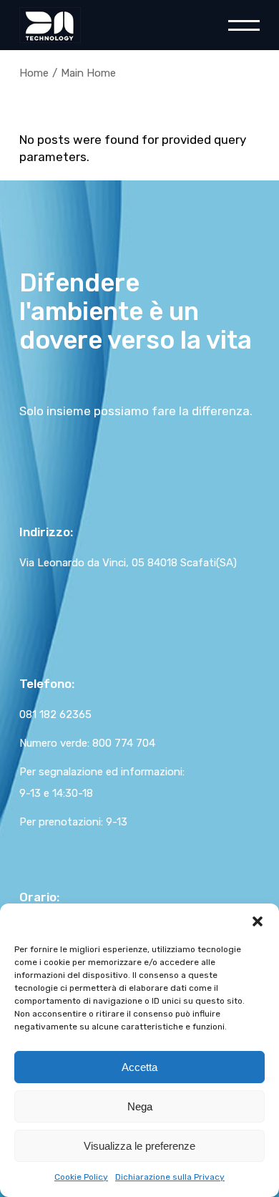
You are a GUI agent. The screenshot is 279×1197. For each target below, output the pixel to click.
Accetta (139, 1067)
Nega (139, 1106)
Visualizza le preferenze (139, 1146)
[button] (257, 921)
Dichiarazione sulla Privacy (170, 1177)
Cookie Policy (81, 1177)
